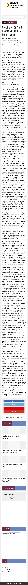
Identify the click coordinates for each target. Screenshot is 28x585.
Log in (3, 566)
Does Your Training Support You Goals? (12, 465)
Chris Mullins (17, 40)
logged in (12, 498)
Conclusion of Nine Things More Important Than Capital (12, 451)
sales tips (4, 47)
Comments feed (6, 569)
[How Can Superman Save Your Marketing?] (14, 433)
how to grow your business (9, 42)
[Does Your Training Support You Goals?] (14, 462)
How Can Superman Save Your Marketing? (11, 437)
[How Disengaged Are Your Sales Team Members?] (14, 476)
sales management (16, 45)
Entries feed (5, 567)
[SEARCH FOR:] (14, 17)
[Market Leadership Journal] (14, 5)
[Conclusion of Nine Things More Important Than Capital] (14, 447)
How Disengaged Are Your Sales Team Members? (14, 479)
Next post (19, 417)
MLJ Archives (5, 533)
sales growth (20, 42)
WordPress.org (6, 571)
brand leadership (12, 38)
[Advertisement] (15, 11)
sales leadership (6, 45)
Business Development (7, 40)
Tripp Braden (10, 48)
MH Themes (21, 583)
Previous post (10, 417)
